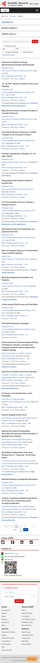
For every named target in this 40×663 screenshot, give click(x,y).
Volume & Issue (7, 650)
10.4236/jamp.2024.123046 (14, 490)
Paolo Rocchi (6, 399)
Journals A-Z (6, 610)
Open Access (26, 632)
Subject (4, 613)
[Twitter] (2, 542)
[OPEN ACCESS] (33, 4)
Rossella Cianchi (17, 506)
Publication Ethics (27, 635)
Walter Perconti (31, 418)
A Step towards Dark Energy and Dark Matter (20, 304)
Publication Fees (27, 622)
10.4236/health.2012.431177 (15, 358)
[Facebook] (12, 542)
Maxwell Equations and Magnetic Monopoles (20, 479)
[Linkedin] (21, 542)
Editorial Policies (27, 613)
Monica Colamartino (8, 353)
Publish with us (9, 34)
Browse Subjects (10, 28)
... (29, 526)
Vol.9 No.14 (24, 162)
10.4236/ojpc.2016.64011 (13, 194)
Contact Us (5, 622)
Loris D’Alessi (6, 461)
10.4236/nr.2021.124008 (13, 445)
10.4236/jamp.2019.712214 (14, 146)
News (3, 625)
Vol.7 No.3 (29, 119)
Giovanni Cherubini (19, 418)
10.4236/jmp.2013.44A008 (14, 466)
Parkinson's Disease (9, 367)
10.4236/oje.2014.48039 (13, 512)
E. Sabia (20, 375)
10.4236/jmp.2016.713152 (14, 291)
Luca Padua (20, 353)
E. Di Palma (13, 375)
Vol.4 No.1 (25, 259)
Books (4, 616)
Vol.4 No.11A (11, 356)
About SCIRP (28, 607)
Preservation (26, 638)
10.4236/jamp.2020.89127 (14, 216)
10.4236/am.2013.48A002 (14, 380)
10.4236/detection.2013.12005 (15, 423)
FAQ (3, 647)
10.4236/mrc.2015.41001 (13, 264)
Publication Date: (11, 46)
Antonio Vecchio (17, 461)
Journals (13, 16)
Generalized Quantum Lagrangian (15, 323)
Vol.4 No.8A (20, 377)
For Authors (26, 616)
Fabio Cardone (7, 418)
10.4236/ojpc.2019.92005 (14, 76)
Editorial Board (28, 52)
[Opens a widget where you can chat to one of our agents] (32, 659)
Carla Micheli (6, 506)
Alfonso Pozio (6, 256)
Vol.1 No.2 (12, 421)
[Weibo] (31, 542)
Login (5, 10)
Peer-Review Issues (28, 619)
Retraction (25, 641)
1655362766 (8, 559)
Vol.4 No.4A (24, 463)
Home (6, 16)
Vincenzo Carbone (29, 461)
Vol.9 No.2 (29, 71)
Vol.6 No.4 (29, 189)
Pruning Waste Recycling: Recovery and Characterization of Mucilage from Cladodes (20, 433)
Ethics (24, 610)
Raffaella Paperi (28, 506)
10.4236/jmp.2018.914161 (14, 167)
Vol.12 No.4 (19, 442)
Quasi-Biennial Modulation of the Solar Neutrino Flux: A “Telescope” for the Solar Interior (19, 455)
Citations (22, 79)
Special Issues (26, 625)
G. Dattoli (5, 375)
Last (14, 529)
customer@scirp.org (11, 553)
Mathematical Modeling (10, 388)
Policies (25, 629)
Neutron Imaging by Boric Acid (14, 415)
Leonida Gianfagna (17, 399)
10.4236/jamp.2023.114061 (14, 334)
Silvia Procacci (6, 439)
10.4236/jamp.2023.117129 (14, 243)
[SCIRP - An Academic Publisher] (15, 4)
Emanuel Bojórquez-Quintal (21, 439)
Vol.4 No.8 (22, 509)
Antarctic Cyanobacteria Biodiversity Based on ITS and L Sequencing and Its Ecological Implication (19, 500)
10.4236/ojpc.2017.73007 (14, 124)
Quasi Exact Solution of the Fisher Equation (19, 372)
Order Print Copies (8, 638)
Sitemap (4, 619)
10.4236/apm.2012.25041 (14, 407)
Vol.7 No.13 (24, 286)
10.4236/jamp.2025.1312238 (15, 316)
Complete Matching (12, 52)
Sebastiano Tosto (7, 68)
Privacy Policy (26, 644)
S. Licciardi (27, 375)
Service (5, 629)
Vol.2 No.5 (26, 402)
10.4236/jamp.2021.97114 (14, 97)
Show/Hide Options (8, 55)
